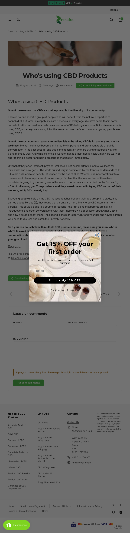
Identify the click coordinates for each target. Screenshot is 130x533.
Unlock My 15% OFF (65, 280)
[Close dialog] (97, 235)
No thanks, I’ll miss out (65, 290)
